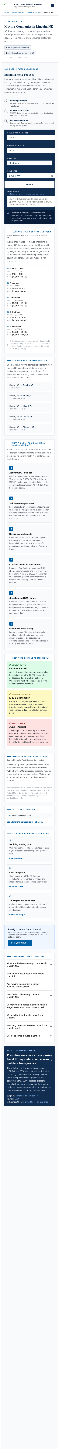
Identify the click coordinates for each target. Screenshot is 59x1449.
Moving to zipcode (16, 146)
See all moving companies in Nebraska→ (26, 822)
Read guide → (15, 858)
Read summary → (17, 914)
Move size (11, 158)
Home (6, 13)
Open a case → (16, 886)
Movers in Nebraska (34, 13)
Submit (29, 184)
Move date (12, 171)
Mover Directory (18, 13)
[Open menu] (52, 5)
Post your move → (20, 943)
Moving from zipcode (17, 133)
